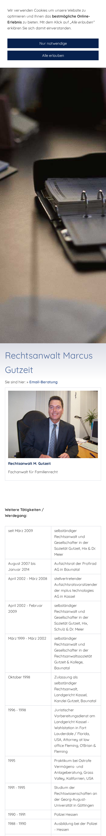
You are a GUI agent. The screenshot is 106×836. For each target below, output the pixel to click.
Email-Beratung (43, 382)
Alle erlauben (53, 55)
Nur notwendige (53, 43)
